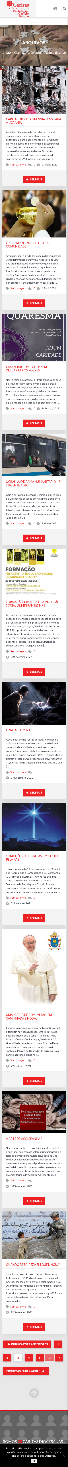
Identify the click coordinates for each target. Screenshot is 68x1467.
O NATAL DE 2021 (18, 730)
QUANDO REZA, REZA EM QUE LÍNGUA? (33, 1264)
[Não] (63, 1455)
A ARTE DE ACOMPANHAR (24, 1138)
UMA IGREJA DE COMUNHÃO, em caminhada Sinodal (29, 1016)
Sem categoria (18, 164)
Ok (34, 1461)
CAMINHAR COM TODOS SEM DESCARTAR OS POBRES (26, 368)
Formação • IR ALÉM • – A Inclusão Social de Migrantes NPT (32, 603)
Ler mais (35, 179)
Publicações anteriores (29, 1344)
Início (6, 52)
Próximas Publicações (23, 1371)
